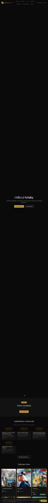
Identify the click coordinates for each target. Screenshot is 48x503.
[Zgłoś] (41, 2)
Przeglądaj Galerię (19, 206)
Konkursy (32, 1)
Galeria (17, 1)
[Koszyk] (39, 2)
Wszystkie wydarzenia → (24, 457)
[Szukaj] (37, 2)
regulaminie (13, 501)
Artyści (23, 1)
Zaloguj (45, 2)
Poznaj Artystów (29, 206)
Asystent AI (44, 500)
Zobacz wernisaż (24, 411)
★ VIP (27, 1)
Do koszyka (42, 494)
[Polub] (14, 485)
